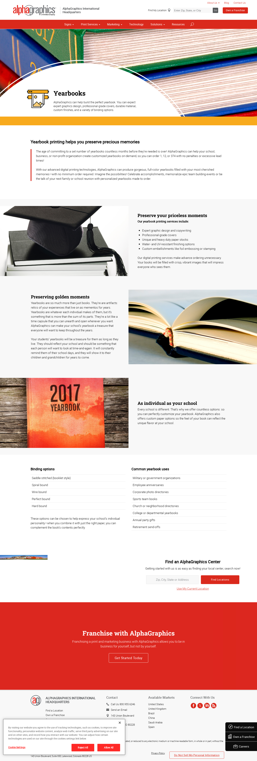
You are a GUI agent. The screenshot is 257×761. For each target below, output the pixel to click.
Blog (226, 2)
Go (215, 10)
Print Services (89, 24)
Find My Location (157, 10)
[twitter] (200, 706)
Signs (67, 24)
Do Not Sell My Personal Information (196, 755)
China (151, 718)
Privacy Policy (158, 753)
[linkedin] (207, 706)
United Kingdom (157, 708)
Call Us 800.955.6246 (123, 704)
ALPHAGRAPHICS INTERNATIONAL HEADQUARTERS (71, 700)
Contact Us (240, 2)
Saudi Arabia (155, 722)
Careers (244, 746)
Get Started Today (128, 658)
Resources (178, 24)
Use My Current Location (193, 589)
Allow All (108, 747)
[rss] (214, 706)
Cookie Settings (16, 747)
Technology (136, 24)
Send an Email (119, 709)
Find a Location (244, 727)
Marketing (113, 24)
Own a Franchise (235, 10)
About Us (212, 2)
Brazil (151, 713)
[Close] (120, 723)
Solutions (156, 24)
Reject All (83, 747)
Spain (151, 727)
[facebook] (193, 706)
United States (156, 704)
